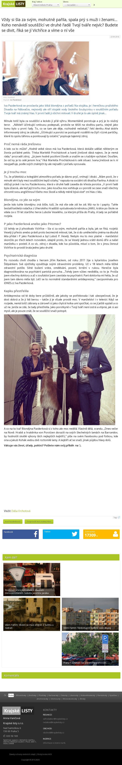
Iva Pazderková (12, 521)
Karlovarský (53, 695)
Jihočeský (32, 695)
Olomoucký (56, 699)
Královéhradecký (88, 695)
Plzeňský (42, 695)
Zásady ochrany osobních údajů (22, 754)
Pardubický (102, 695)
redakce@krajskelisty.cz (53, 722)
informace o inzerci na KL (54, 743)
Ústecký (64, 695)
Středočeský (21, 695)
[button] (46, 5)
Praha (11, 695)
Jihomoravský (42, 699)
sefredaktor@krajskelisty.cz (55, 719)
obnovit (94, 5)
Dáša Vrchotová (20, 511)
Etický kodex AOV (44, 754)
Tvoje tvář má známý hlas (39, 521)
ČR (5, 695)
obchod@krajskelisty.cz (53, 732)
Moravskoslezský (70, 699)
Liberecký (74, 695)
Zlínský (82, 699)
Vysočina (113, 695)
